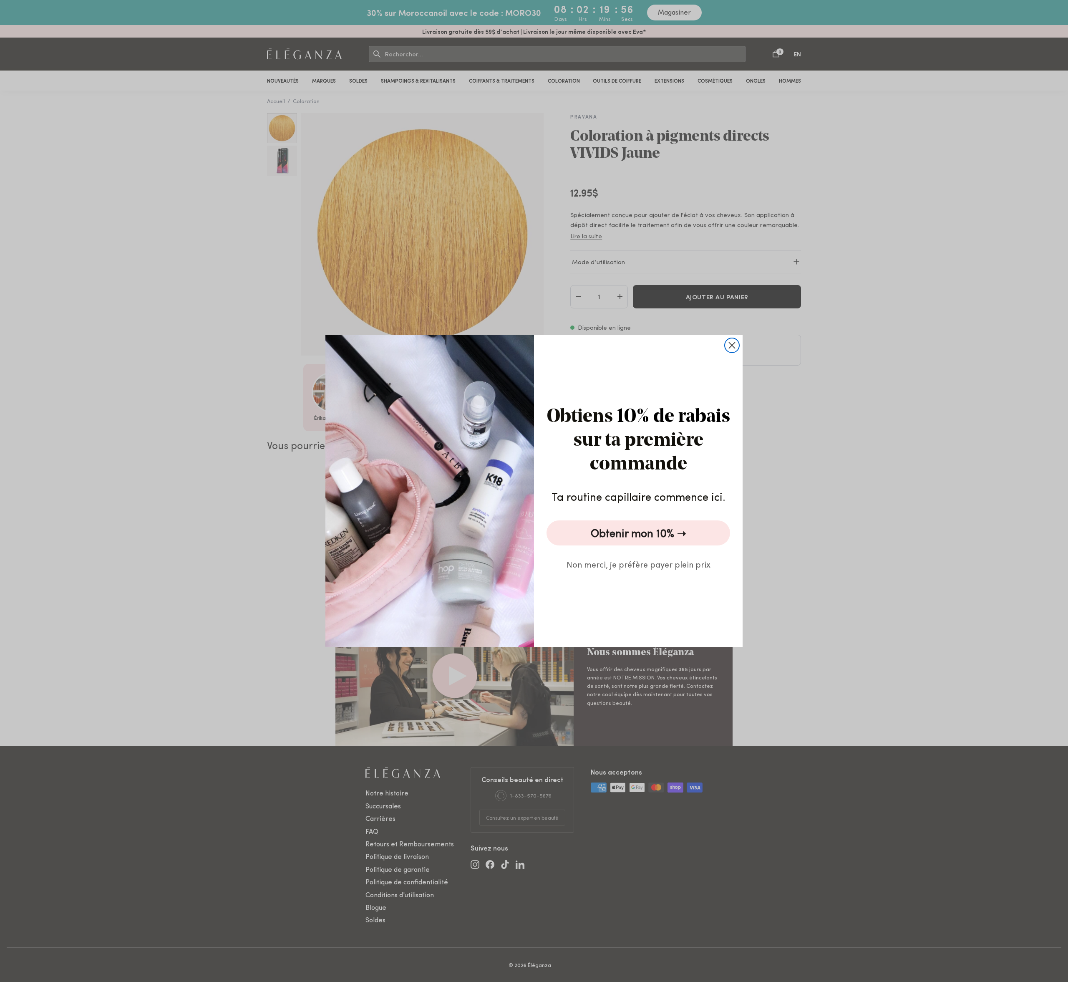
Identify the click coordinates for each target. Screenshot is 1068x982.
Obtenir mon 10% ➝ (638, 532)
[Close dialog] (732, 345)
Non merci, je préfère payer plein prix (638, 564)
